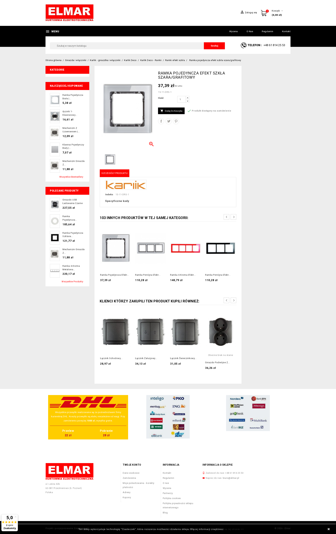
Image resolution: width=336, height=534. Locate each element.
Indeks (109, 194)
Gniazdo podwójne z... (217, 362)
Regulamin (267, 31)
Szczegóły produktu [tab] (115, 173)
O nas (250, 31)
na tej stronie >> (234, 529)
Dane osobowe (131, 473)
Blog (165, 512)
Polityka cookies (172, 498)
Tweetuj (169, 121)
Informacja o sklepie (217, 464)
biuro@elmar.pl (231, 478)
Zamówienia (129, 478)
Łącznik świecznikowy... (183, 358)
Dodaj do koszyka (171, 110)
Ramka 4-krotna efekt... (183, 275)
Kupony (127, 497)
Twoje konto (132, 464)
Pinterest (176, 121)
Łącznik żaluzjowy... (146, 358)
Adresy (126, 492)
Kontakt (286, 31)
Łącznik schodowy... (111, 358)
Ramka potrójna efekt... (147, 275)
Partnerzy (168, 493)
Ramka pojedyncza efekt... (114, 275)
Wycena (233, 31)
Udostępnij (161, 121)
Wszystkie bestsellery (71, 176)
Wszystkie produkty (72, 281)
